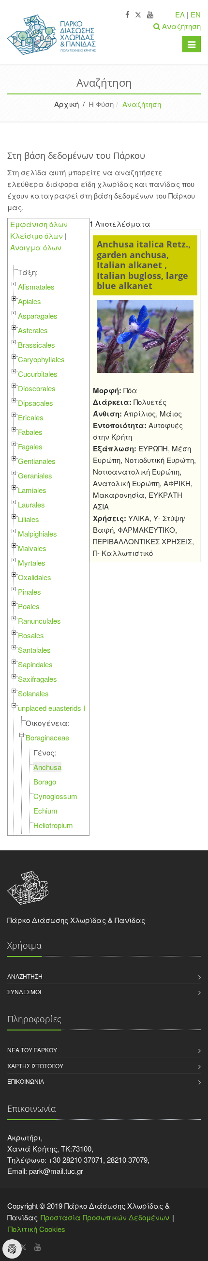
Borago (44, 781)
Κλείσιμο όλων (36, 236)
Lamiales (32, 490)
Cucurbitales (38, 374)
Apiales (29, 301)
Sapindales (35, 664)
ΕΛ (180, 14)
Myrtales (31, 562)
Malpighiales (37, 533)
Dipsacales (35, 403)
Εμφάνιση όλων (39, 224)
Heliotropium (53, 825)
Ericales (31, 417)
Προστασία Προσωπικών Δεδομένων (105, 1217)
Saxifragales (37, 679)
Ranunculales (39, 620)
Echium (45, 810)
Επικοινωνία (25, 1081)
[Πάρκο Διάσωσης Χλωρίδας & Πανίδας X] (138, 15)
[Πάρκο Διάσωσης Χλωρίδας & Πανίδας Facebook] (127, 15)
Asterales (33, 330)
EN (196, 14)
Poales (29, 606)
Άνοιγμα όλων (35, 247)
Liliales (28, 519)
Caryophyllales (41, 359)
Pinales (29, 591)
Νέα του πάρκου (32, 1050)
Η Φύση (101, 104)
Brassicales (36, 344)
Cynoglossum (55, 796)
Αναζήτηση (25, 976)
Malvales (32, 548)
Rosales (31, 635)
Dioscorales (37, 388)
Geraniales (35, 475)
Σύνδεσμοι (24, 991)
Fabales (30, 432)
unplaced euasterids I (51, 708)
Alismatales (36, 286)
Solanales (33, 693)
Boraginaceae (47, 737)
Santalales (34, 650)
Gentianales (37, 461)
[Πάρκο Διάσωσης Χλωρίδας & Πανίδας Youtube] (150, 15)
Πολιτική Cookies (36, 1229)
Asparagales (38, 315)
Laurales (31, 504)
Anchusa (47, 767)
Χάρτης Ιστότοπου (35, 1065)
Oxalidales (34, 577)
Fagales (30, 446)
